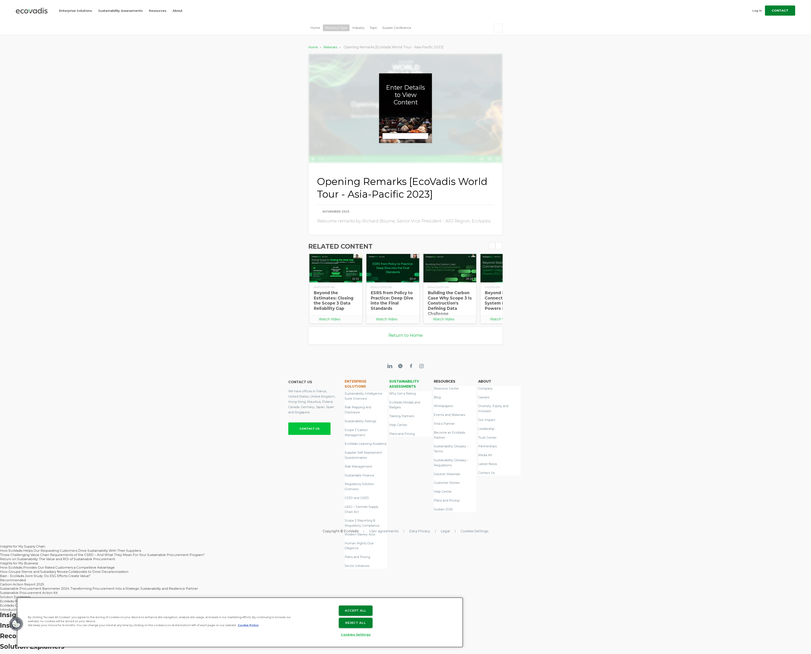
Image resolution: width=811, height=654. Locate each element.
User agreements (384, 531)
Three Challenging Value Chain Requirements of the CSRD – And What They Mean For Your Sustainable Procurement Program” (102, 555)
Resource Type (336, 28)
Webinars (330, 47)
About (177, 11)
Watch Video (329, 319)
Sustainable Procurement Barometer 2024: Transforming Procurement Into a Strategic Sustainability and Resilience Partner (99, 589)
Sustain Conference (396, 28)
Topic (373, 28)
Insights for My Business (19, 563)
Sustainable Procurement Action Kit (29, 593)
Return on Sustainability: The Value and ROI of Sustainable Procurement (57, 559)
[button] (16, 624)
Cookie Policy (248, 625)
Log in (757, 10)
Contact (780, 10)
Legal (445, 531)
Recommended (13, 580)
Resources (157, 11)
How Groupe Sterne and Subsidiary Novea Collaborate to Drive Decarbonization (64, 572)
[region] (240, 622)
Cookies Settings (474, 531)
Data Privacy (419, 531)
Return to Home (405, 335)
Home (315, 28)
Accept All (355, 610)
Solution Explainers (15, 597)
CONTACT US (309, 428)
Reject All (355, 623)
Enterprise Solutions (75, 11)
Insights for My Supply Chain (22, 546)
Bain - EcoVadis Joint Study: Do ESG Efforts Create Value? (45, 576)
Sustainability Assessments (120, 11)
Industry (358, 28)
